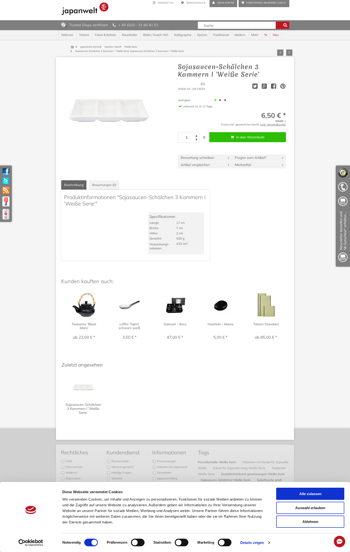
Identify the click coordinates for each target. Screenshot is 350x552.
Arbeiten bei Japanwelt (171, 467)
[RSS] (6, 190)
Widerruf (71, 472)
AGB (68, 461)
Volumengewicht (122, 467)
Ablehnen (310, 522)
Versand (116, 478)
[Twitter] (6, 181)
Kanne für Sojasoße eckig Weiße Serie (239, 468)
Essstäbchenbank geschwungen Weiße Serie (253, 474)
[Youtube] (6, 201)
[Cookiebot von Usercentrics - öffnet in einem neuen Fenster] (31, 542)
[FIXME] (343, 237)
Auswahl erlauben (310, 508)
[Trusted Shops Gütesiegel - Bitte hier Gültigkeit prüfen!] (64, 24)
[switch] (138, 542)
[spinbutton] (186, 137)
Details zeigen (252, 543)
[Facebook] (6, 171)
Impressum (72, 478)
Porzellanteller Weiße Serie (217, 462)
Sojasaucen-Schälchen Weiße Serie (226, 480)
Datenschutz (73, 467)
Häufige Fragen (121, 472)
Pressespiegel (166, 461)
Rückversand (119, 461)
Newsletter (164, 472)
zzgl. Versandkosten (273, 124)
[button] (196, 136)
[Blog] (6, 214)
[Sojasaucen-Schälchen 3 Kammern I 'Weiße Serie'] (108, 110)
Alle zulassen (310, 494)
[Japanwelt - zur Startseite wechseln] (85, 8)
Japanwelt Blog (166, 478)
